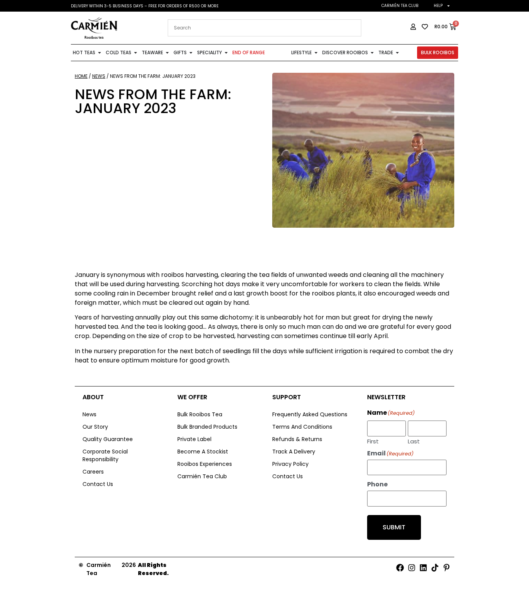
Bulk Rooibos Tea (199, 414)
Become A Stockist (202, 451)
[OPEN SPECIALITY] (226, 52)
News (98, 76)
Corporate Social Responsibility (105, 455)
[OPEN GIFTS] (191, 52)
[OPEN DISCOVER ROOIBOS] (372, 52)
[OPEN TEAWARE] (167, 52)
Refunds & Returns (297, 439)
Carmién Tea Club (399, 6)
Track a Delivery (293, 451)
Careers (93, 472)
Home (81, 76)
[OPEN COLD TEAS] (135, 52)
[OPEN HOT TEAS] (99, 52)
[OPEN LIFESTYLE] (316, 52)
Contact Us (97, 484)
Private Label (194, 439)
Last (414, 440)
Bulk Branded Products (207, 427)
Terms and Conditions (302, 427)
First (373, 440)
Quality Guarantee (107, 439)
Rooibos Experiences (204, 464)
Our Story (95, 427)
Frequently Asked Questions (309, 414)
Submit (394, 527)
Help (438, 6)
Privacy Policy (290, 464)
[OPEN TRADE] (397, 52)
